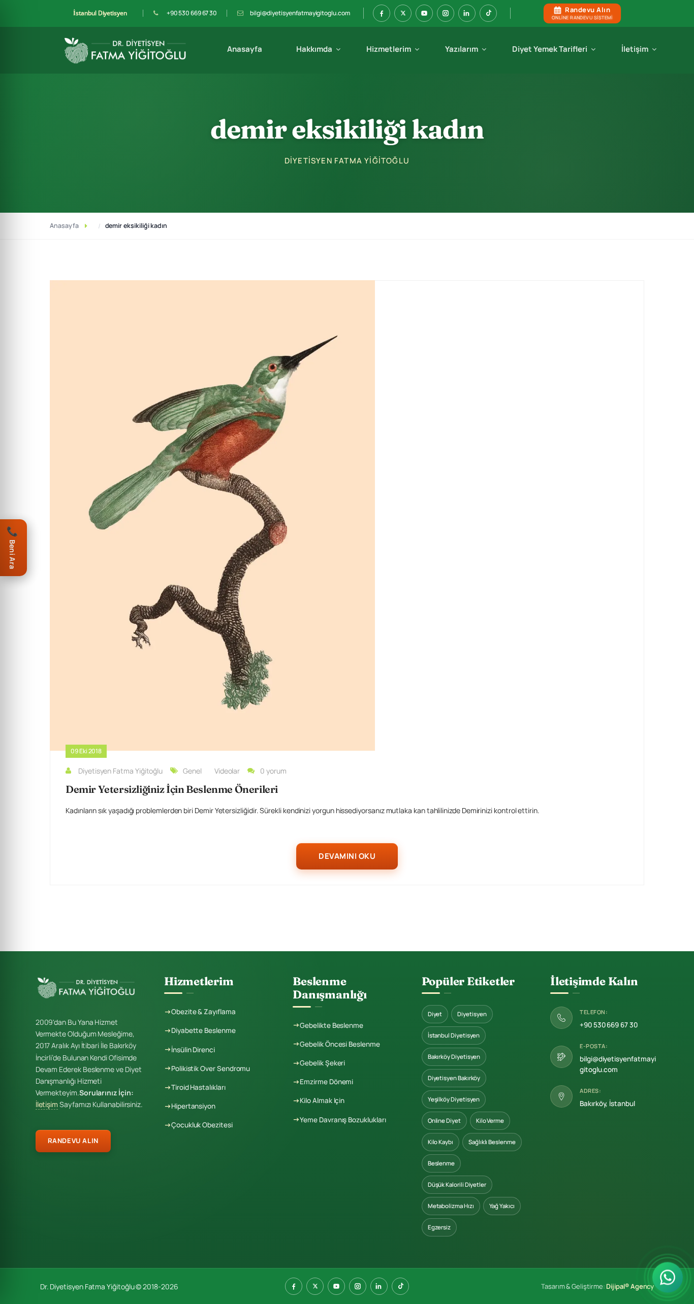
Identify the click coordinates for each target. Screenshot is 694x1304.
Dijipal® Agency (630, 1286)
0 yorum (273, 771)
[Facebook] (293, 1286)
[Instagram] (357, 1286)
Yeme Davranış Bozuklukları (343, 1119)
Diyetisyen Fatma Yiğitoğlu (120, 771)
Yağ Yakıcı (502, 1206)
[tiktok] (488, 13)
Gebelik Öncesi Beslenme (412, 173)
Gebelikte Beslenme (404, 191)
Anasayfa (244, 49)
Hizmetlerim (388, 49)
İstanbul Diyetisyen (454, 1035)
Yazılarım (461, 49)
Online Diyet (444, 1120)
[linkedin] (467, 13)
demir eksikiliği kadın (136, 225)
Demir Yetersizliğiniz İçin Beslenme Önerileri (172, 789)
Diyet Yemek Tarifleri (549, 49)
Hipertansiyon (193, 1106)
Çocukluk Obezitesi (202, 1124)
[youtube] (424, 13)
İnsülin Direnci (193, 1049)
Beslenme (441, 1163)
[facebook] (381, 13)
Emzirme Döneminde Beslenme (421, 155)
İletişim (634, 49)
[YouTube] (336, 1286)
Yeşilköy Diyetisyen (454, 1099)
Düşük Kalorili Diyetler (457, 1184)
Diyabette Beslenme (203, 1030)
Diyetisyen (471, 1014)
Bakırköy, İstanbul (607, 1103)
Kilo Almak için (322, 1100)
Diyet (435, 1014)
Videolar (227, 771)
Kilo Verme (490, 1120)
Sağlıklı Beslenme (492, 1142)
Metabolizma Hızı (451, 1206)
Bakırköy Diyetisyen (454, 1056)
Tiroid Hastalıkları (198, 1087)
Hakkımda (314, 49)
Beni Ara (12, 547)
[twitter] (403, 13)
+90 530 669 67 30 (192, 13)
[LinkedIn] (379, 1286)
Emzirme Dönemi (326, 1081)
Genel (192, 771)
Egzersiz (439, 1227)
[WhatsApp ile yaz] (667, 1274)
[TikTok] (400, 1286)
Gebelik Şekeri (322, 1062)
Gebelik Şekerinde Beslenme (417, 210)
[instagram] (445, 13)
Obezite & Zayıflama (203, 1011)
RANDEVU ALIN (73, 1140)
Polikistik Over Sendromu (210, 1068)
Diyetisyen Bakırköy (454, 1078)
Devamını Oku (347, 856)
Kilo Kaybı (440, 1142)
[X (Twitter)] (315, 1286)
